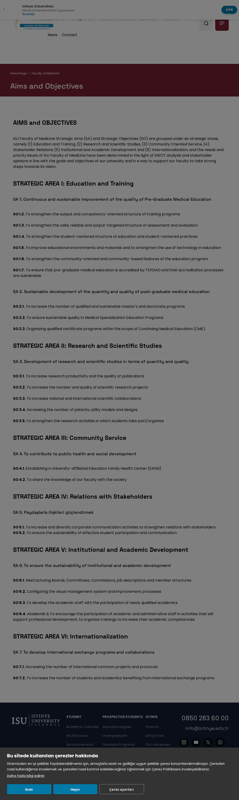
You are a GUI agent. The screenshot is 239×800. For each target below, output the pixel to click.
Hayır (75, 789)
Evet (29, 789)
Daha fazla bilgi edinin (26, 775)
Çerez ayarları (121, 789)
